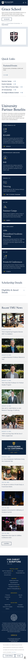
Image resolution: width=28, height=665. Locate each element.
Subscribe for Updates (7, 606)
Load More (6, 543)
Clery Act (20, 595)
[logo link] (7, 3)
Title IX (7, 599)
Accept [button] (18, 655)
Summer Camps (7, 81)
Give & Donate (20, 570)
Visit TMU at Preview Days (10, 87)
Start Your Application (7, 570)
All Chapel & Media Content (10, 92)
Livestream (20, 604)
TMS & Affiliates (20, 606)
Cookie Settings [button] (9, 655)
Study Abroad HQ (14, 582)
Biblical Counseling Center (13, 584)
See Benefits (7, 19)
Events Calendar (7, 84)
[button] (24, 657)
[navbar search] (26, 2)
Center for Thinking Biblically (13, 588)
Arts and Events (7, 574)
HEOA (20, 597)
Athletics (7, 608)
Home (3, 23)
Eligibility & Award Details (10, 291)
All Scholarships (7, 90)
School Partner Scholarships (13, 23)
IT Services (7, 595)
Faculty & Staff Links (20, 572)
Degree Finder (7, 604)
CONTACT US (14, 635)
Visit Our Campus (7, 572)
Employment (7, 597)
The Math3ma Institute (13, 586)
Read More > (14, 652)
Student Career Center (13, 580)
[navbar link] (24, 2)
